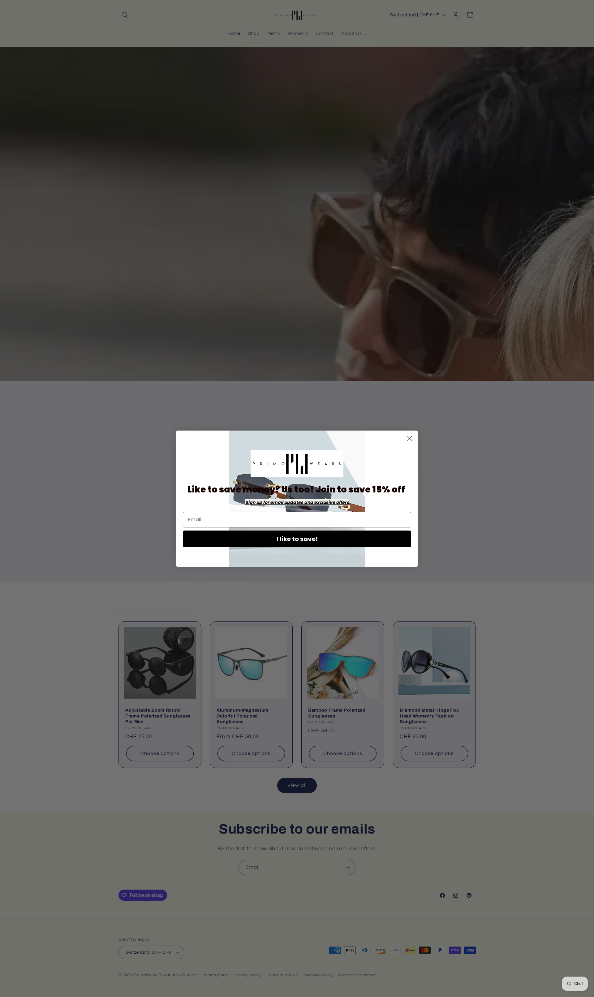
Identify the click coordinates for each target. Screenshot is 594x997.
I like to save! (297, 539)
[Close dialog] (409, 438)
